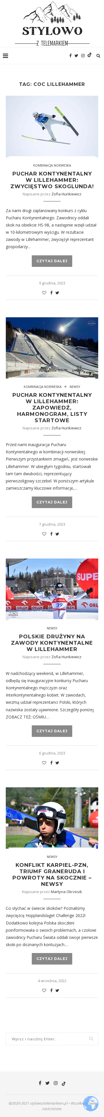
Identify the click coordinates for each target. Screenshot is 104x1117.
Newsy (75, 386)
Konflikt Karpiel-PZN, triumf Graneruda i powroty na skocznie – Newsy (52, 874)
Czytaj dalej (52, 261)
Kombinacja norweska (52, 165)
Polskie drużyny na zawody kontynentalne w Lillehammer (52, 642)
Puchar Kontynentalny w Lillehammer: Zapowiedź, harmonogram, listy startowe (52, 408)
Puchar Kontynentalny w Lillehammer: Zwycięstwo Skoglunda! (52, 180)
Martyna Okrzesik (66, 891)
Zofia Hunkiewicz (66, 194)
